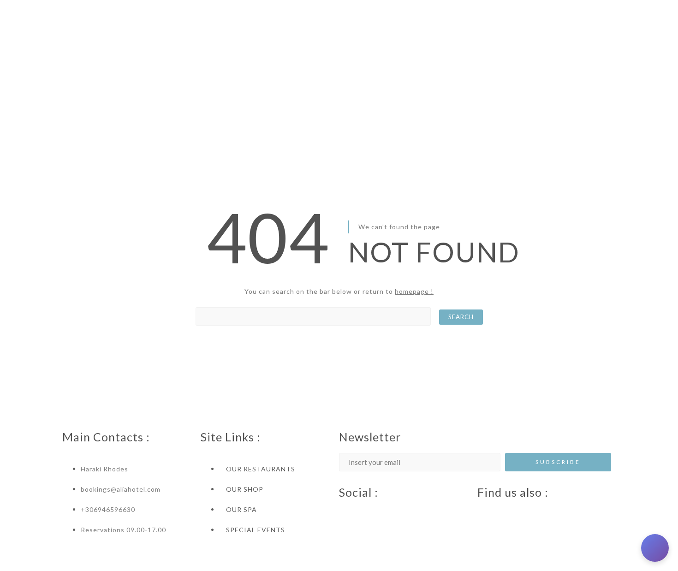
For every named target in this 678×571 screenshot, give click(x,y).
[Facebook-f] (343, 512)
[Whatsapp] (399, 512)
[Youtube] (362, 512)
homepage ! (414, 291)
